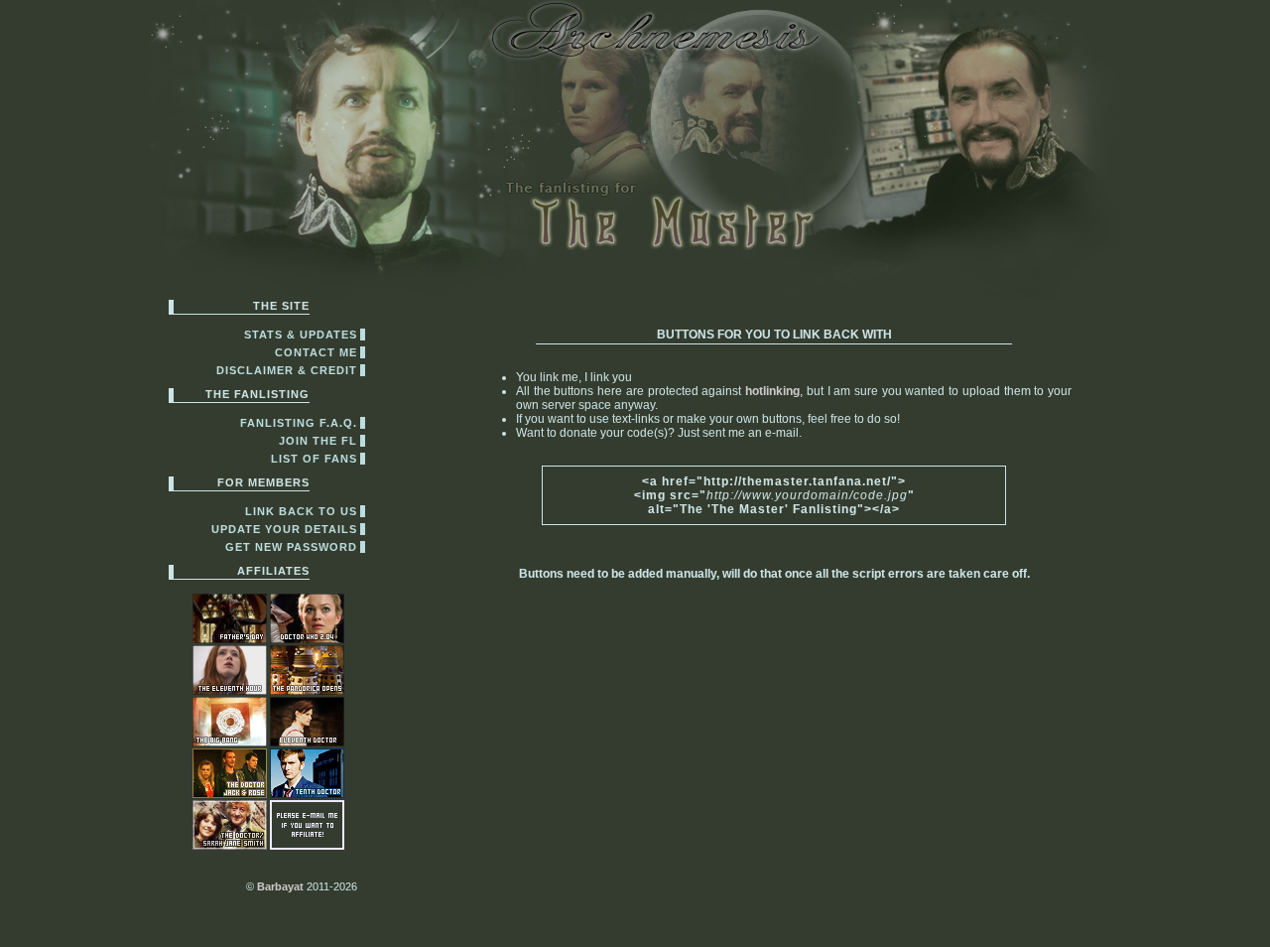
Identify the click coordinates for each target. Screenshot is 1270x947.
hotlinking (772, 391)
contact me (316, 352)
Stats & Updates (300, 334)
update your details (284, 529)
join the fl (318, 441)
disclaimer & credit (286, 370)
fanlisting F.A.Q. (298, 423)
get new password (291, 547)
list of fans (314, 459)
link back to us (301, 511)
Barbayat (280, 886)
